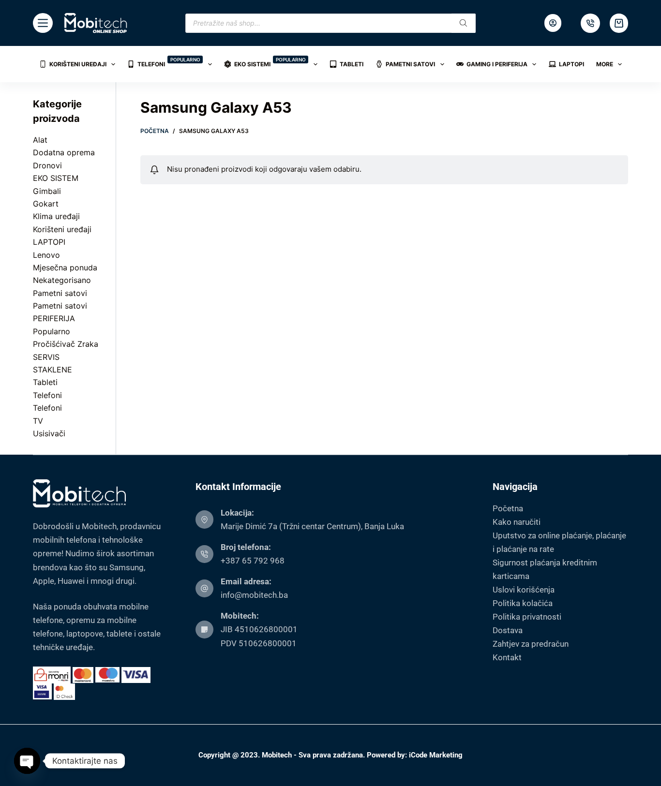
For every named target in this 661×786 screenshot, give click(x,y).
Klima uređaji (56, 216)
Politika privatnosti (527, 617)
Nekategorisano (62, 280)
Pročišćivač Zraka (65, 344)
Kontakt (507, 657)
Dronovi (47, 165)
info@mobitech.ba (254, 595)
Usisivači (49, 433)
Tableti (351, 64)
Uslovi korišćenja (524, 589)
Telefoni (168, 62)
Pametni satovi (410, 64)
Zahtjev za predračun (531, 644)
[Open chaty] (27, 761)
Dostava (508, 630)
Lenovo (46, 255)
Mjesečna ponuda (65, 267)
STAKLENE (52, 369)
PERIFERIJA (54, 318)
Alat (40, 140)
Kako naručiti (517, 522)
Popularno (51, 331)
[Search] (463, 23)
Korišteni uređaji (77, 64)
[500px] (590, 23)
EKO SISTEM (55, 178)
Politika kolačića (523, 603)
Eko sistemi (270, 62)
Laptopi (571, 64)
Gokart (46, 203)
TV (38, 421)
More (604, 64)
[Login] (552, 23)
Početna (508, 508)
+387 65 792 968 (253, 560)
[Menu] (43, 23)
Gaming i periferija (496, 64)
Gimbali (47, 191)
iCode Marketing (436, 755)
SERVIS (46, 357)
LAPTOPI (49, 242)
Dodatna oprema (64, 152)
